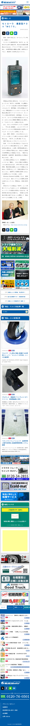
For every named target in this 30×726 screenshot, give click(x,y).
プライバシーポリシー (9, 704)
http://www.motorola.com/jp (19, 225)
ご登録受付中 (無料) (15, 510)
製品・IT (7, 18)
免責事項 (5, 707)
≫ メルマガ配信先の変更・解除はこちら (15, 525)
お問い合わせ (6, 716)
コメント (10, 607)
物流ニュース (18, 607)
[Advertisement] (15, 540)
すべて (3, 607)
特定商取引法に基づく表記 (10, 710)
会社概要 (5, 713)
